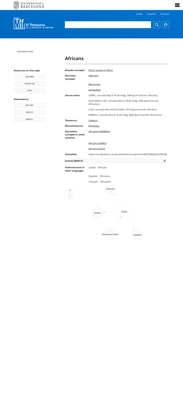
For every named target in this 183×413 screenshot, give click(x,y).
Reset (165, 24)
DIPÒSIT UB (29, 83)
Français (164, 13)
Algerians (93, 75)
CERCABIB (29, 76)
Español (151, 13)
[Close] (177, 5)
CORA (29, 90)
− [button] (70, 196)
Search (156, 24)
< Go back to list (24, 51)
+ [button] (70, 190)
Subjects (93, 120)
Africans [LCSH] (96, 148)
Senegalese (94, 89)
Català (139, 13)
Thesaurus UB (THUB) (33, 23)
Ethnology (93, 125)
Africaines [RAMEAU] (99, 131)
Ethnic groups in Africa (100, 70)
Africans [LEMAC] (97, 143)
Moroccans (94, 84)
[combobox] (108, 24)
